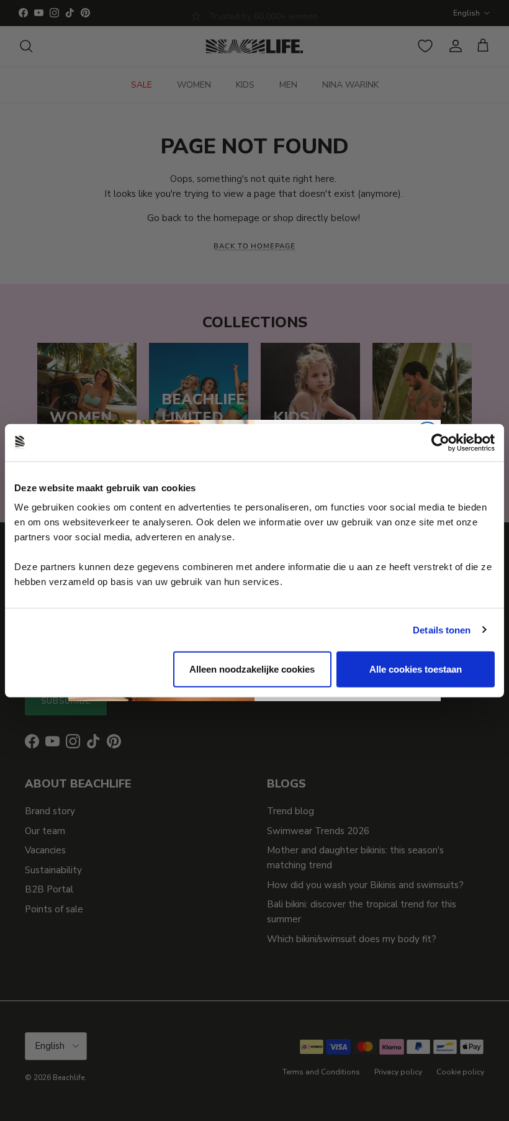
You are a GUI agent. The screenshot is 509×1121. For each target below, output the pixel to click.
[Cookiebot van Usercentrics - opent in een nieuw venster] (440, 442)
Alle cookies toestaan (415, 669)
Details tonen (442, 629)
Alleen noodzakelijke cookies (252, 669)
